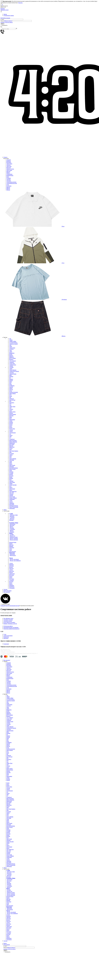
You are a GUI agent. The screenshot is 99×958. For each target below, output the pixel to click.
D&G (10, 375)
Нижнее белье (12, 542)
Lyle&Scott (11, 439)
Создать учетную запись (7, 22)
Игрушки (11, 575)
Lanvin (11, 431)
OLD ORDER (12, 458)
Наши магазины (7, 590)
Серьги (11, 569)
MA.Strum (11, 444)
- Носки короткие (13, 539)
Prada (10, 470)
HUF (10, 418)
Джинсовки (9, 163)
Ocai (10, 457)
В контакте (6, 643)
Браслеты (11, 571)
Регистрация (7, 18)
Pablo (10, 462)
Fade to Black (12, 393)
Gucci (10, 410)
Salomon (11, 481)
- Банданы (11, 525)
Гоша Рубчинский (13, 507)
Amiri (10, 346)
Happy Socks (12, 411)
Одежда (5, 157)
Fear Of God (12, 400)
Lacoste (11, 430)
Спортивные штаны (11, 182)
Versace (11, 501)
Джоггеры (8, 166)
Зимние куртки (10, 169)
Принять (20, 2)
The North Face (13, 491)
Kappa (10, 424)
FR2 (10, 401)
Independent (12, 419)
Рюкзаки (11, 520)
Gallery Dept (12, 406)
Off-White (11, 460)
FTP (10, 404)
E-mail (2, 19)
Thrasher (11, 494)
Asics (10, 350)
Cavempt (11, 367)
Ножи (10, 582)
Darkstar (11, 376)
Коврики (11, 564)
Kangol (11, 423)
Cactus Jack (12, 363)
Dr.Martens (11, 385)
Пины (10, 577)
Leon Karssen (12, 432)
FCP (10, 394)
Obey (10, 456)
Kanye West (12, 428)
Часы (10, 550)
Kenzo (10, 427)
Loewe (10, 435)
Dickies (11, 380)
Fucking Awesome (13, 392)
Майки (8, 172)
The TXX (11, 492)
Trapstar (11, 495)
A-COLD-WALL (13, 342)
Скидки (5, 589)
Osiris (10, 461)
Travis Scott (12, 496)
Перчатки (11, 547)
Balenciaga (11, 353)
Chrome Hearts (12, 374)
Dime (10, 381)
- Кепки (11, 526)
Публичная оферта (8, 626)
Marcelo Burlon (13, 440)
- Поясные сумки (13, 515)
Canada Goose (12, 364)
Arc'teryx (11, 349)
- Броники (11, 516)
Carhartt (11, 366)
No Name (11, 453)
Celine (10, 368)
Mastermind (12, 443)
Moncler (11, 445)
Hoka (10, 417)
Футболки (8, 185)
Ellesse (10, 388)
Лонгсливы (9, 170)
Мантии (8, 171)
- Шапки (11, 530)
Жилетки (8, 167)
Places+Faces (12, 469)
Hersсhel (11, 415)
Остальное (11, 588)
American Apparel (13, 343)
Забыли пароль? (8, 20)
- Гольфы (11, 534)
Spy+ (10, 486)
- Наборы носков (13, 537)
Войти (2, 18)
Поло (7, 176)
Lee (10, 434)
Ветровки (8, 162)
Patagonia (11, 466)
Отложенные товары (8, 15)
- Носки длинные (13, 538)
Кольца (11, 567)
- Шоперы (11, 518)
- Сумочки (11, 517)
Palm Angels (12, 465)
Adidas (11, 340)
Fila (10, 397)
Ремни (10, 543)
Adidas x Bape (12, 341)
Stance (10, 487)
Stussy (10, 490)
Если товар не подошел (9, 622)
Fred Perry (11, 402)
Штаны (8, 189)
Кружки (11, 581)
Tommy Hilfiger (13, 498)
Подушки (11, 579)
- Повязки (11, 531)
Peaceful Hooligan (13, 468)
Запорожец (12, 508)
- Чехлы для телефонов (15, 560)
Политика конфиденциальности (11, 628)
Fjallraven (11, 398)
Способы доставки (8, 619)
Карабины (11, 586)
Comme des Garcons (14, 371)
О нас (4, 634)
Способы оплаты (7, 621)
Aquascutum (12, 347)
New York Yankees (13, 451)
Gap (10, 405)
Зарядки (8, 917)
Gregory (11, 409)
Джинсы (8, 165)
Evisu (10, 390)
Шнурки (11, 545)
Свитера (8, 179)
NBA (10, 449)
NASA (11, 448)
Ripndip (11, 478)
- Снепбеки (12, 529)
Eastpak (11, 387)
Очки (10, 548)
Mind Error (11, 447)
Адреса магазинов (7, 635)
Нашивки (11, 585)
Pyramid (11, 473)
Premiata (11, 471)
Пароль (2, 20)
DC (10, 377)
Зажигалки (12, 573)
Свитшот (8, 180)
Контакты (5, 638)
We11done (11, 504)
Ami (10, 345)
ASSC (10, 351)
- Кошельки (12, 554)
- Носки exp (12, 535)
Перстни (11, 568)
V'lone (10, 500)
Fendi (10, 396)
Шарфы (11, 546)
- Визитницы (12, 555)
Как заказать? (6, 592)
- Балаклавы (12, 524)
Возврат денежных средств (10, 623)
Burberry (11, 359)
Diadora (11, 379)
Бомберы (8, 161)
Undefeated (12, 499)
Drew (10, 384)
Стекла (11, 563)
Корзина (3, 8)
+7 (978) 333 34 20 (9, 654)
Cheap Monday (12, 370)
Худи (7, 184)
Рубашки (8, 178)
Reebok (11, 474)
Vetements (11, 503)
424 (10, 338)
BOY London (12, 358)
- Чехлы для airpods (14, 559)
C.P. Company (12, 360)
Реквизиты (6, 637)
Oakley (11, 454)
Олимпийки (9, 174)
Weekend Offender (13, 505)
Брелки (11, 572)
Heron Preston (12, 414)
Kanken (11, 422)
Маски (11, 584)
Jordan (10, 421)
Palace (10, 464)
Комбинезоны (9, 175)
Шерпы (8, 187)
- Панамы (11, 528)
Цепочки (11, 565)
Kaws (10, 426)
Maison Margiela (13, 441)
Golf (10, 407)
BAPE (10, 354)
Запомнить (4, 25)
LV (10, 437)
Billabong (11, 357)
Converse (11, 372)
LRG (10, 436)
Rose (10, 479)
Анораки (8, 159)
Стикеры (11, 580)
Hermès (11, 413)
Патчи (10, 576)
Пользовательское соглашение (10, 627)
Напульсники (12, 551)
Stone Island (12, 488)
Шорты (8, 188)
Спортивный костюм (11, 183)
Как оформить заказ (8, 618)
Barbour (11, 355)
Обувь (5, 509)
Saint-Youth (12, 482)
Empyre (11, 389)
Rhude (10, 477)
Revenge (11, 475)
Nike (10, 452)
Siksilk (10, 483)
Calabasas (11, 362)
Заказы (5, 14)
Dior (10, 383)
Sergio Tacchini (12, 484)
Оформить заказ (4, 9)
